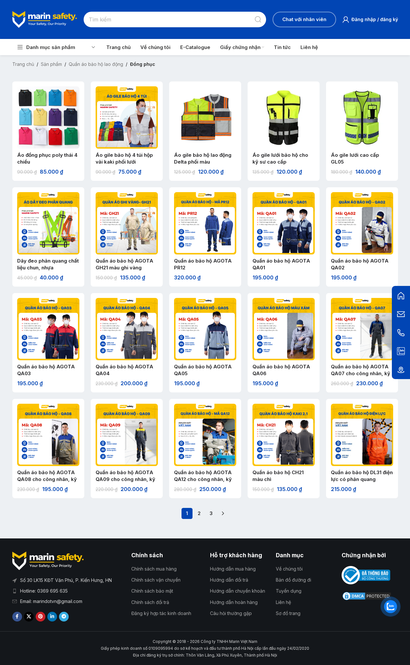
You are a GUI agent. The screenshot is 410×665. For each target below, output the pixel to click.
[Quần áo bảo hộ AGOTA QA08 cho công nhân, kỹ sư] (48, 435)
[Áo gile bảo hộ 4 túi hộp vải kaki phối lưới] (127, 117)
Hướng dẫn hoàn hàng (234, 602)
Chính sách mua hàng (154, 569)
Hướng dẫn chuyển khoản (237, 591)
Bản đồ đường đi (293, 580)
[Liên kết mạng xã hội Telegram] (64, 617)
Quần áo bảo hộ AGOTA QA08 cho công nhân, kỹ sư (47, 479)
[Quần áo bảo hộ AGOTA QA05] (205, 329)
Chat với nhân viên (304, 19)
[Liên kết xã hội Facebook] (17, 617)
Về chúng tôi (289, 569)
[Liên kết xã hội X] (29, 617)
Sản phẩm (51, 64)
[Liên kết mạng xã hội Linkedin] (52, 617)
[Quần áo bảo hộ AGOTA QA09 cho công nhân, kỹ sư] (127, 435)
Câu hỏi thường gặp (231, 613)
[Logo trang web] (44, 19)
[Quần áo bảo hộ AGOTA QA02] (362, 223)
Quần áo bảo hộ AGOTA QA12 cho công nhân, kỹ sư (203, 479)
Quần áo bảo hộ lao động (96, 64)
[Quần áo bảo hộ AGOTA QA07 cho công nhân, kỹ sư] (362, 329)
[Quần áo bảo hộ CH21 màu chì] (283, 435)
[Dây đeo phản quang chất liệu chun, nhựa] (48, 223)
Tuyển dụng (288, 591)
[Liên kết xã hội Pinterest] (40, 617)
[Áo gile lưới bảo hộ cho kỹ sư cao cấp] (283, 117)
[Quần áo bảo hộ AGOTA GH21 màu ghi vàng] (127, 223)
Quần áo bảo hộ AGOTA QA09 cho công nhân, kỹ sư (125, 479)
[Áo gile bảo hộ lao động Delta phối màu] (205, 117)
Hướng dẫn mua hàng (233, 569)
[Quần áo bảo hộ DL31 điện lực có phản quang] (362, 435)
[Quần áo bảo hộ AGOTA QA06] (283, 329)
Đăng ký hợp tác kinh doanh (161, 613)
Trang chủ (23, 64)
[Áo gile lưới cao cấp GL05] (362, 117)
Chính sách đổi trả (150, 602)
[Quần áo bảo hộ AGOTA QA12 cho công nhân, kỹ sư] (205, 435)
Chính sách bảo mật (152, 591)
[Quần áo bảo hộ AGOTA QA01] (283, 223)
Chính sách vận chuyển (156, 580)
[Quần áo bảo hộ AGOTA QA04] (127, 329)
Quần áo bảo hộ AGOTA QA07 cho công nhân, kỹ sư (360, 373)
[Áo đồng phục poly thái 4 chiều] (48, 117)
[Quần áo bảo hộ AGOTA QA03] (48, 329)
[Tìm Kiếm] (258, 19)
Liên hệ (283, 602)
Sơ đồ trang (288, 613)
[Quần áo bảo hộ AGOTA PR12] (205, 223)
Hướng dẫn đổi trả (229, 580)
